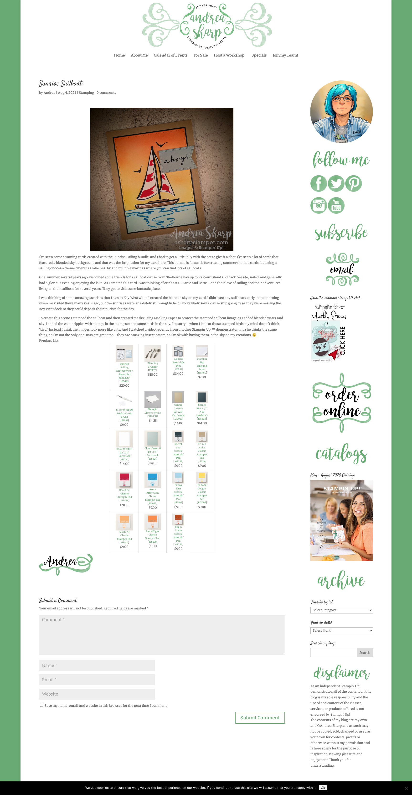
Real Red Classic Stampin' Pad (124, 493)
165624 (202, 418)
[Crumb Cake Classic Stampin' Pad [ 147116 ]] (202, 439)
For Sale (201, 55)
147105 (178, 502)
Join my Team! (285, 55)
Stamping (86, 93)
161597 (178, 369)
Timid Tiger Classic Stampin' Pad (152, 535)
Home (119, 55)
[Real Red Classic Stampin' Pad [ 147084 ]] (124, 485)
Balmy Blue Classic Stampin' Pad (178, 491)
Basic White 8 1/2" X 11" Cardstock (124, 452)
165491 (124, 381)
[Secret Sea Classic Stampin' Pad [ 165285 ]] (178, 439)
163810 (124, 542)
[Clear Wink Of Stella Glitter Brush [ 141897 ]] (124, 405)
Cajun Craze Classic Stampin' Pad (178, 533)
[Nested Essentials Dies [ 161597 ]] (178, 354)
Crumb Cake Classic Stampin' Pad (202, 450)
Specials (259, 55)
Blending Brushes (152, 365)
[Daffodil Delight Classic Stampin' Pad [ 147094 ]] (202, 480)
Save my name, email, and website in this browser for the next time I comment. (106, 706)
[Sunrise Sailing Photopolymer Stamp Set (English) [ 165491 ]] (124, 359)
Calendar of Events (171, 55)
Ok (323, 788)
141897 (124, 420)
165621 (152, 458)
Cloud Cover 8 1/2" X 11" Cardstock (152, 452)
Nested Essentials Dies (178, 362)
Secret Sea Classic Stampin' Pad (178, 450)
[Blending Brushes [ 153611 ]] (152, 359)
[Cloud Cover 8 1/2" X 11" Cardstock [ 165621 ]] (152, 444)
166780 (124, 459)
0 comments (106, 93)
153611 (152, 370)
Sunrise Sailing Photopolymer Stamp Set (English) (124, 370)
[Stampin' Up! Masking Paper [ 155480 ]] (202, 354)
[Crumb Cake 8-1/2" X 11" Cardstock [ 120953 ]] (178, 400)
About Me (139, 55)
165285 (178, 461)
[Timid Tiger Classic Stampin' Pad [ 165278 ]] (152, 527)
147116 (202, 461)
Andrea (49, 93)
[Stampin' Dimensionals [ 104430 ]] (152, 405)
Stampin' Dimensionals (152, 411)
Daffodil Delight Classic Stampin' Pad (202, 491)
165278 (153, 541)
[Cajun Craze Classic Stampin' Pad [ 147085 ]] (178, 522)
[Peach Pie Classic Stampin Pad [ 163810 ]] (124, 527)
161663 (152, 503)
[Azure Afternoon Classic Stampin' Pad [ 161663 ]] (152, 485)
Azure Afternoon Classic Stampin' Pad (152, 494)
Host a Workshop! (230, 55)
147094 (202, 502)
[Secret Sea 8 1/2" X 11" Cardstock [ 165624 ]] (202, 400)
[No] (406, 788)
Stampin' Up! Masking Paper (202, 364)
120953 (178, 418)
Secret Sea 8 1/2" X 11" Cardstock (202, 410)
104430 (152, 416)
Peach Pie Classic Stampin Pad (124, 535)
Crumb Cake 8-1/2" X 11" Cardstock (178, 410)
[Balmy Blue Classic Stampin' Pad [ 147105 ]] (178, 480)
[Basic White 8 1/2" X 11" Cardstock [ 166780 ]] (124, 444)
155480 (202, 372)
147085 (178, 544)
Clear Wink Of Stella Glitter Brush (124, 413)
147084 (124, 500)
